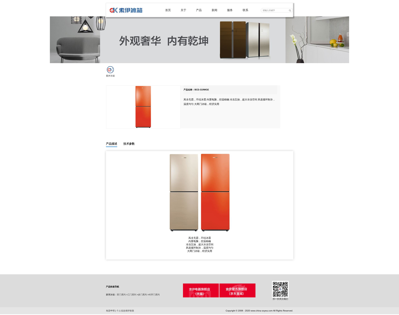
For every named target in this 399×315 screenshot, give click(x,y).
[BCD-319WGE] (143, 107)
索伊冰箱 (110, 76)
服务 (230, 10)
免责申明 (110, 310)
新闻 (214, 10)
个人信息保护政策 (125, 310)
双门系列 (121, 294)
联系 (245, 10)
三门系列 (131, 294)
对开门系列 (154, 294)
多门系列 (142, 294)
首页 (168, 10)
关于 (183, 10)
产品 (199, 10)
